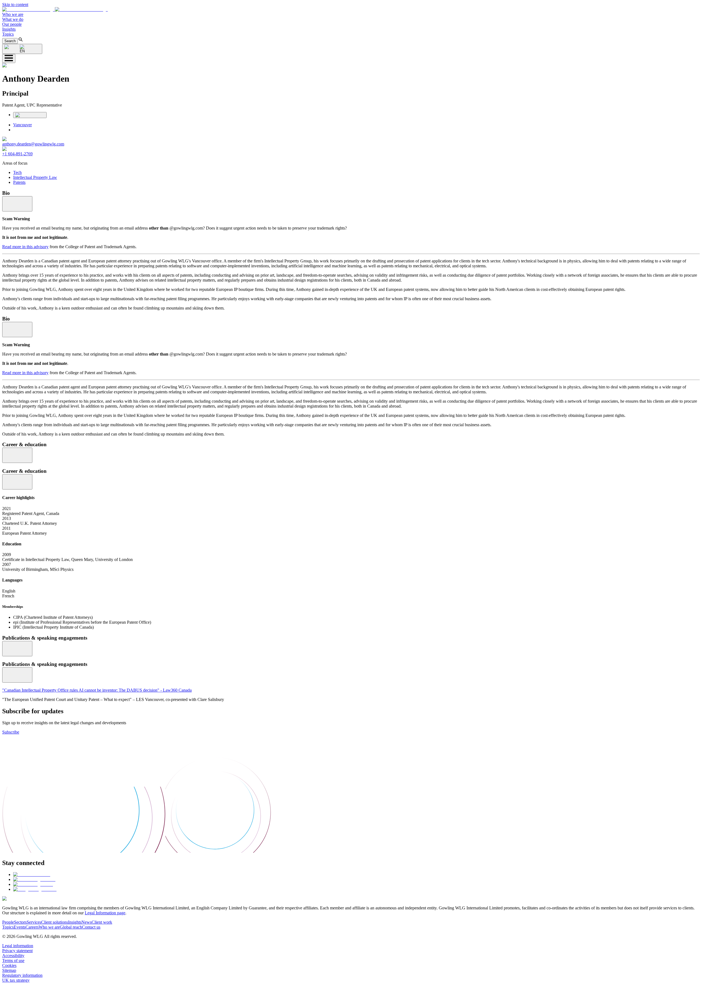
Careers (32, 927)
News (86, 922)
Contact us (91, 927)
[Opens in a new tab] (31, 874)
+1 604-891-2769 (17, 153)
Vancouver (22, 124)
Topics (8, 34)
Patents (19, 182)
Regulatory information (22, 975)
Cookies (9, 965)
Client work (102, 922)
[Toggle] (17, 203)
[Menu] (8, 58)
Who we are (12, 14)
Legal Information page (105, 912)
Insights (9, 29)
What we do (12, 19)
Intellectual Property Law (35, 177)
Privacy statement (17, 950)
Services (34, 922)
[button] (55, 9)
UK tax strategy (16, 980)
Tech (17, 172)
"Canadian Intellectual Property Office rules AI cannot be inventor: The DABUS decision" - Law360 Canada (97, 690)
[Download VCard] (30, 115)
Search (10, 41)
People (8, 922)
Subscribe (10, 732)
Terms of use (13, 960)
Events (20, 927)
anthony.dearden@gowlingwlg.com (33, 144)
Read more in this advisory (25, 246)
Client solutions (54, 922)
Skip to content (15, 4)
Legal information (17, 945)
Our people (12, 24)
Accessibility (13, 955)
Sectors (20, 922)
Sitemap (9, 970)
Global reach (71, 927)
